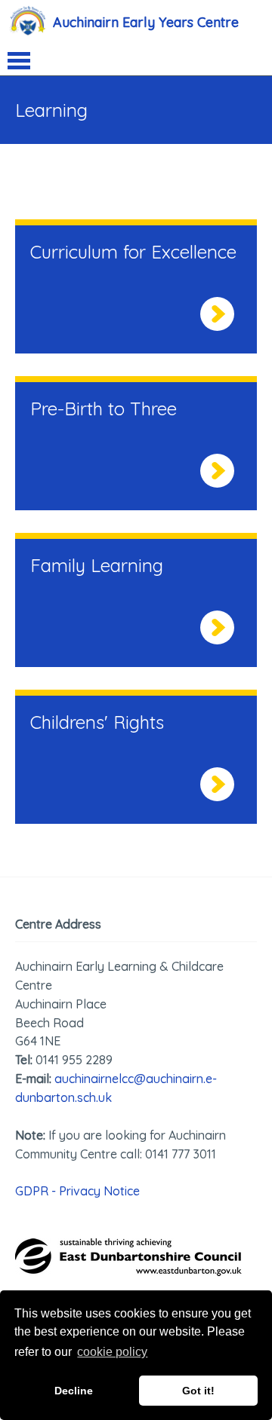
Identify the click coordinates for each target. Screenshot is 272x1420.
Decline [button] (73, 1391)
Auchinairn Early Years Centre (146, 22)
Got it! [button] (198, 1391)
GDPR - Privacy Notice (77, 1190)
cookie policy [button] (112, 1351)
